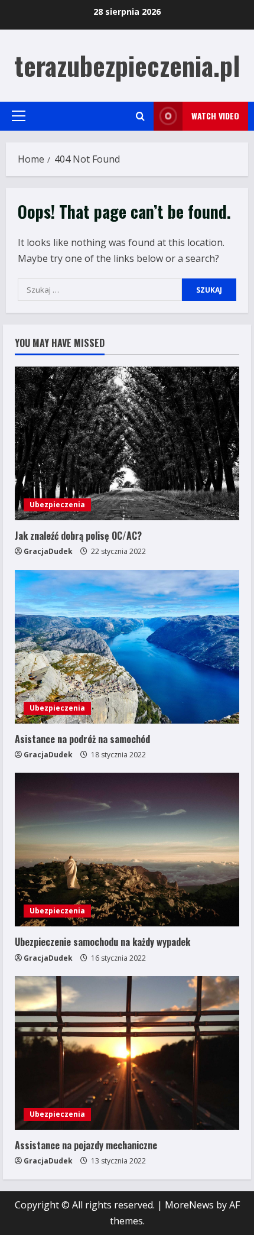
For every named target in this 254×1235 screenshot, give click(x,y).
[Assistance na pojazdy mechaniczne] (127, 1053)
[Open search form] (140, 116)
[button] (18, 115)
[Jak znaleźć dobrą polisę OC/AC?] (127, 443)
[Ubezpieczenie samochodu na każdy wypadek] (127, 849)
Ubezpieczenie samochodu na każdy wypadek (102, 942)
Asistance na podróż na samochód (82, 739)
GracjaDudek (48, 551)
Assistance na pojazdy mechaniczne (86, 1145)
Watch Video (215, 115)
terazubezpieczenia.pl (127, 65)
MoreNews (189, 1204)
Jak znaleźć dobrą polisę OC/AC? (78, 536)
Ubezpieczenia (57, 505)
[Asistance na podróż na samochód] (127, 647)
